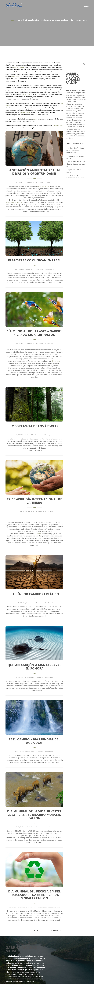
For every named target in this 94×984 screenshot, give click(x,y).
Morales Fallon (30, 182)
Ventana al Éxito (81, 20)
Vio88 (39, 533)
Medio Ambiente (47, 20)
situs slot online (18, 67)
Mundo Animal (33, 20)
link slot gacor (27, 94)
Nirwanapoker (11, 202)
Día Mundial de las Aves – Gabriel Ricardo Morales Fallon (75, 164)
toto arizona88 (43, 186)
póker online (25, 112)
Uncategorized (49, 182)
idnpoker (20, 202)
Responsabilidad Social (64, 20)
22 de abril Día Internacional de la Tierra (75, 176)
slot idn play (58, 125)
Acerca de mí (22, 20)
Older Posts (55, 930)
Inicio (13, 20)
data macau (56, 361)
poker (35, 119)
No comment (39, 182)
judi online (15, 76)
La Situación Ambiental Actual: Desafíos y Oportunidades (75, 150)
